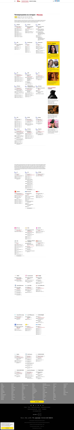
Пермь (33, 399)
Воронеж (12, 386)
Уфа (53, 398)
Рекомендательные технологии (37, 428)
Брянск (2, 393)
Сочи (43, 398)
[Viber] (40, 405)
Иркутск (12, 393)
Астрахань (2, 387)
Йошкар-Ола (13, 394)
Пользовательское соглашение (45, 407)
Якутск (64, 393)
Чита (64, 388)
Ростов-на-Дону (45, 387)
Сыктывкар (54, 386)
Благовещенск (3, 392)
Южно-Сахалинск (66, 392)
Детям (32, 18)
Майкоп (23, 398)
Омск (33, 394)
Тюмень (54, 393)
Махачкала (23, 399)
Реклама (29, 407)
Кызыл (23, 392)
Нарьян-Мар (33, 388)
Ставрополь (44, 399)
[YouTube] (38, 405)
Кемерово (12, 399)
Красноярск (23, 388)
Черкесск (65, 387)
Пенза (33, 398)
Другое (23, 18)
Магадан (23, 394)
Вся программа (29, 189)
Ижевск (12, 392)
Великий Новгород (3, 394)
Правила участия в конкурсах (35, 407)
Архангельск (2, 386)
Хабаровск (54, 399)
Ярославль (65, 394)
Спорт (26, 18)
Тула (53, 392)
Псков (43, 386)
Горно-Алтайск (13, 387)
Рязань (43, 388)
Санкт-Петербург (45, 392)
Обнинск (33, 393)
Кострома (23, 386)
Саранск (44, 393)
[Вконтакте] (33, 405)
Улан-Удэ (54, 394)
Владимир (2, 398)
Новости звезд (32, 1)
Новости (19, 18)
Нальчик (33, 387)
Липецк (23, 393)
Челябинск (65, 386)
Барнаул (2, 388)
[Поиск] (53, 1)
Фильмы (29, 18)
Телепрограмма (25, 1)
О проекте (25, 407)
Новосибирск (34, 392)
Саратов (44, 394)
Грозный (12, 388)
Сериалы (16, 18)
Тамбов (54, 387)
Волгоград (2, 399)
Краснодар (23, 387)
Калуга (12, 398)
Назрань (33, 386)
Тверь (54, 388)
